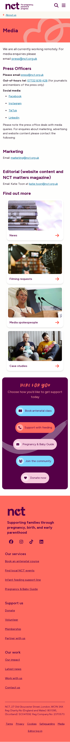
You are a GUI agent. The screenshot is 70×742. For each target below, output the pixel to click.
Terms (9, 723)
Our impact (12, 659)
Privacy (20, 723)
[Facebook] (11, 542)
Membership (13, 629)
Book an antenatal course (22, 561)
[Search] (56, 6)
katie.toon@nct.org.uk (43, 184)
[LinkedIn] (41, 542)
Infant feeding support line (23, 579)
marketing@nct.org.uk (25, 157)
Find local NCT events (19, 570)
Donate (10, 610)
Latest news (13, 669)
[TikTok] (31, 542)
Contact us (12, 687)
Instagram (15, 103)
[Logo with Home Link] (19, 5)
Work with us (13, 678)
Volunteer (11, 619)
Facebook (15, 96)
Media (61, 723)
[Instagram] (21, 542)
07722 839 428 (37, 80)
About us (11, 15)
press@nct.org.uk (24, 59)
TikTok (13, 110)
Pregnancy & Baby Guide (21, 589)
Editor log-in (35, 731)
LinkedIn (14, 117)
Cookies (32, 723)
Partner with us (15, 638)
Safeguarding (47, 723)
